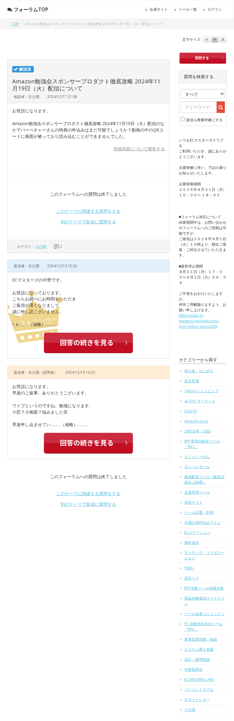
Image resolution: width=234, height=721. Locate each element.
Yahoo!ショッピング (201, 391)
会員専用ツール (197, 492)
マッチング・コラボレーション (204, 555)
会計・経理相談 (197, 659)
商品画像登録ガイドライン (204, 601)
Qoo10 (190, 411)
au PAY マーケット (199, 401)
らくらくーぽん (197, 456)
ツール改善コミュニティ (204, 613)
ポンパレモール (197, 466)
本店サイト (193, 502)
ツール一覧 (188, 9)
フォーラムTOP (31, 9)
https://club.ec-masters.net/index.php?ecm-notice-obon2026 (199, 321)
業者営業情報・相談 (200, 639)
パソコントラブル (199, 689)
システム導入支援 (199, 649)
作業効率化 (193, 669)
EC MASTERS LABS (199, 679)
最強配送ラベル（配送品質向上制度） (204, 479)
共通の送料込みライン (202, 522)
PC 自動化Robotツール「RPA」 (203, 626)
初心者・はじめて (199, 370)
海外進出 (191, 542)
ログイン (214, 9)
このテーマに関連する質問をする (88, 211)
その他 (40, 246)
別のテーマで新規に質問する (88, 222)
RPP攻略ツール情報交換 (204, 588)
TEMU (189, 568)
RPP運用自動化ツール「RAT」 (202, 444)
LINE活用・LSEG (197, 431)
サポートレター (197, 699)
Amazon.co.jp (196, 421)
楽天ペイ (191, 578)
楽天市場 (191, 380)
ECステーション (197, 532)
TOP (15, 23)
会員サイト (159, 9)
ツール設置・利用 (199, 512)
